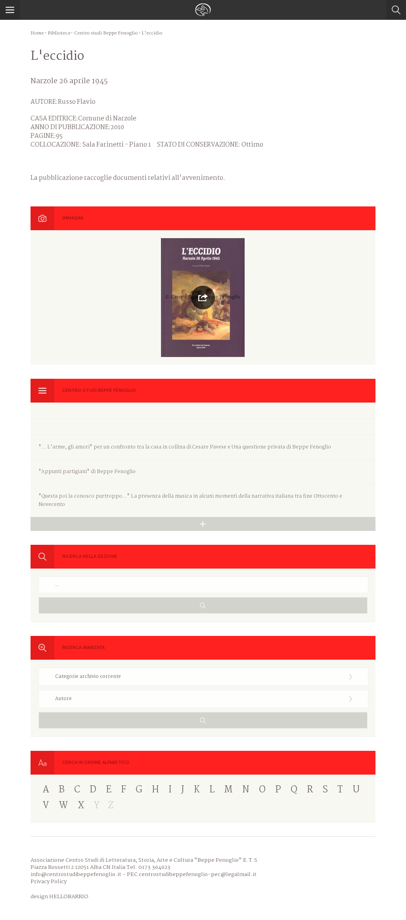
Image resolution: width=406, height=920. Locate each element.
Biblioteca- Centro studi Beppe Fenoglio (93, 33)
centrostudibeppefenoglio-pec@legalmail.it (198, 874)
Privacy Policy (49, 881)
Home (37, 33)
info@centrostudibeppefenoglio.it (76, 874)
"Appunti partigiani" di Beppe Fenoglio (87, 472)
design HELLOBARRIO (59, 896)
